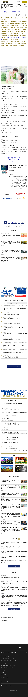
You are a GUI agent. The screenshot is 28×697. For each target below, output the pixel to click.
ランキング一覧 (14, 366)
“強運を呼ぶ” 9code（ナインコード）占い (18, 166)
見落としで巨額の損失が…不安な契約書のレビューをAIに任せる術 (14, 547)
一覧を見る (14, 566)
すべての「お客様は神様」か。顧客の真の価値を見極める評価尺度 (14, 556)
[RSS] (19, 647)
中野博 (2, 10)
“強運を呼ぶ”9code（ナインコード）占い (12, 11)
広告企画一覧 (4, 620)
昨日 (11, 303)
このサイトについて (5, 656)
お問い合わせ (3, 674)
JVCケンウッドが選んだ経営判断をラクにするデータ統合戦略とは (14, 552)
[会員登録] (24, 2)
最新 (4, 303)
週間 (17, 303)
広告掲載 (2, 672)
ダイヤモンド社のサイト (6, 681)
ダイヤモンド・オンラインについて (8, 652)
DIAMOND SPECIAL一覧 (7, 617)
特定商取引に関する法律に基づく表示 (8, 665)
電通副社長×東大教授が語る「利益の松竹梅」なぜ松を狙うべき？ (14, 561)
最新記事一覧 (14, 609)
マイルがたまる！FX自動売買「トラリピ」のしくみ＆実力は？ (14, 542)
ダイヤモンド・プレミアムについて (8, 658)
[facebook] (14, 647)
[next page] (22, 222)
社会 (2, 11)
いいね (24, 303)
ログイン (19, 1)
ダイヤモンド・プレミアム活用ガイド (8, 660)
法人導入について (4, 677)
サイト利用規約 (4, 663)
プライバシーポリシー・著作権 (7, 667)
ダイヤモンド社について (6, 685)
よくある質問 (3, 670)
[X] (8, 647)
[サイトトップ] (5, 2)
